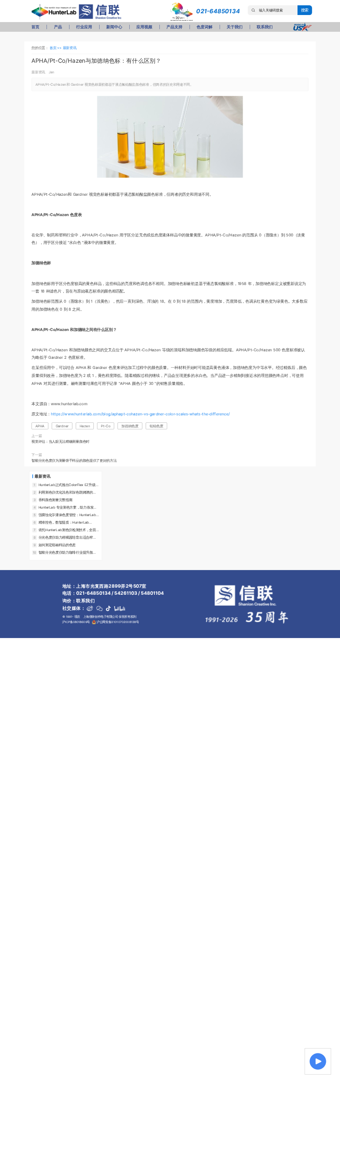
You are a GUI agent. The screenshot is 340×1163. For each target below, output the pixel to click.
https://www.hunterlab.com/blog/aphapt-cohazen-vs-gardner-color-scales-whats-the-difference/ (140, 413)
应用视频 (144, 26)
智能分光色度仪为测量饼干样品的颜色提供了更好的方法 (73, 461)
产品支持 (174, 26)
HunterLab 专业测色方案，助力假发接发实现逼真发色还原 (68, 507)
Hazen (85, 426)
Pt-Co (105, 426)
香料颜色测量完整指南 (56, 500)
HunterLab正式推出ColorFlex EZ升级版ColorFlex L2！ (69, 485)
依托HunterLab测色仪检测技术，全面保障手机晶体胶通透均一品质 (67, 530)
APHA (39, 426)
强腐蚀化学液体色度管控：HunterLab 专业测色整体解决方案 (67, 515)
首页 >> (56, 47)
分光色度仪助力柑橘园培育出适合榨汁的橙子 (68, 537)
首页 (35, 26)
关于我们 (234, 26)
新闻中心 (114, 26)
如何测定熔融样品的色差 (57, 545)
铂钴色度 (156, 426)
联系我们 (264, 26)
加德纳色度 (129, 426)
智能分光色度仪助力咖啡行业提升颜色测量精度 (68, 552)
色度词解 (204, 26)
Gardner (62, 426)
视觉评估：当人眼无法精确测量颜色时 (60, 441)
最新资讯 (70, 47)
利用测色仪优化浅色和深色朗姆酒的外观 (68, 492)
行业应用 (84, 26)
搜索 (305, 10)
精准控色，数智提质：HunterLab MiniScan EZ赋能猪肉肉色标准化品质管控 (69, 522)
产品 (58, 26)
